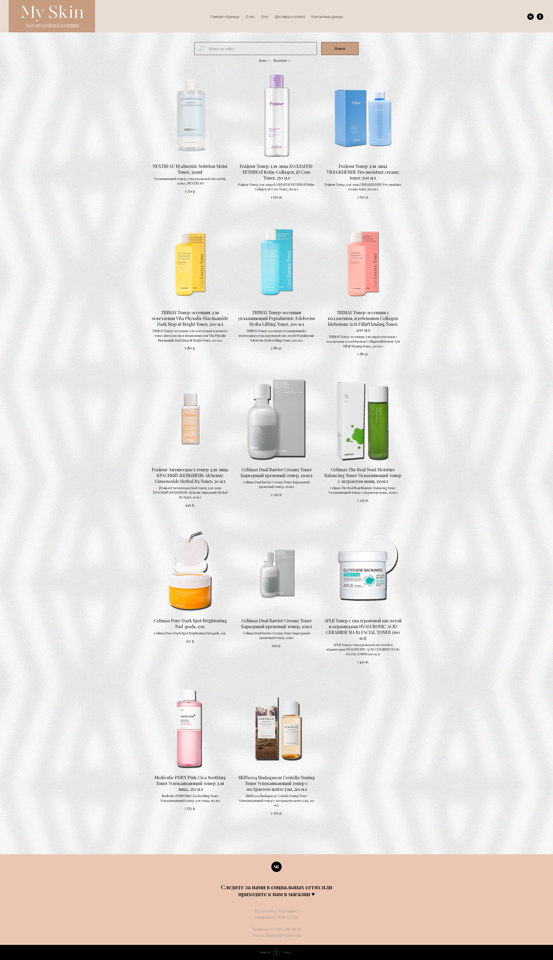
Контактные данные (327, 16)
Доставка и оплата (290, 16)
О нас (250, 16)
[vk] (530, 16)
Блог (265, 16)
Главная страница (224, 16)
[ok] (540, 16)
